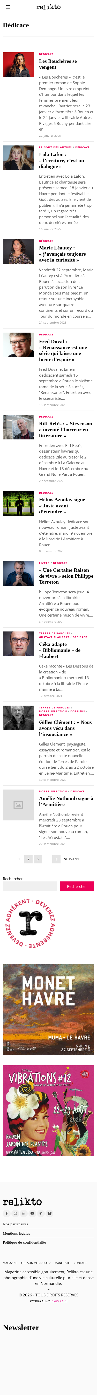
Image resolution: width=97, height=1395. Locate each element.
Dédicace (46, 54)
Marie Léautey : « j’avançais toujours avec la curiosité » (62, 254)
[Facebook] (7, 1213)
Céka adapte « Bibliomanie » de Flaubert (59, 650)
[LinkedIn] (24, 1213)
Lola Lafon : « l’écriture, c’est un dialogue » (61, 160)
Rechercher (13, 878)
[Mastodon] (41, 1213)
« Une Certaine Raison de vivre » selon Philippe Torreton (66, 576)
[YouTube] (32, 1213)
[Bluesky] (49, 1213)
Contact (80, 1263)
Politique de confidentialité (24, 1242)
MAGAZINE (10, 1263)
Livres (44, 563)
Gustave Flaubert (54, 637)
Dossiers (77, 711)
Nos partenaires (15, 1224)
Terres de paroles (54, 633)
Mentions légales (16, 1233)
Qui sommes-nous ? (35, 1263)
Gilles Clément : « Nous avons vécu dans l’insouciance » (65, 728)
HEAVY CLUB (58, 1301)
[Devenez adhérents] (30, 923)
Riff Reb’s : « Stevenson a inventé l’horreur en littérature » (65, 429)
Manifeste (62, 1263)
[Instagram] (15, 1213)
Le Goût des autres (55, 147)
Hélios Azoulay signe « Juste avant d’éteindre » (62, 505)
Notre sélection (53, 711)
